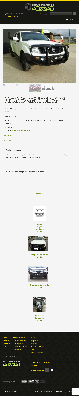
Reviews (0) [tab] (7, 141)
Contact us (6, 343)
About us (6, 341)
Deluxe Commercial (25, 130)
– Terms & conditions (20, 346)
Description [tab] (7, 136)
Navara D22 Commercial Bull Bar (39, 318)
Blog (4, 346)
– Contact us (17, 349)
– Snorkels (33, 343)
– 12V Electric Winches (37, 346)
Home (5, 338)
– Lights (32, 349)
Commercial (39, 194)
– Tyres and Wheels (36, 352)
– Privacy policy (18, 343)
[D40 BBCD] (39, 56)
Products (33, 338)
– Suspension (34, 341)
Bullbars (15, 130)
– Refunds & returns (19, 341)
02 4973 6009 (12, 16)
